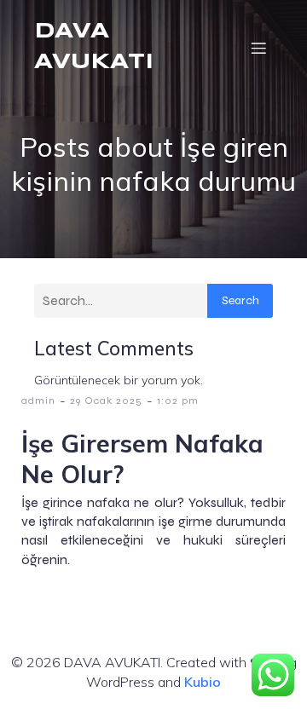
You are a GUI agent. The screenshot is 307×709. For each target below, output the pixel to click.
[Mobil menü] (258, 47)
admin (38, 400)
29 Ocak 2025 (106, 400)
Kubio (202, 681)
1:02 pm (178, 400)
